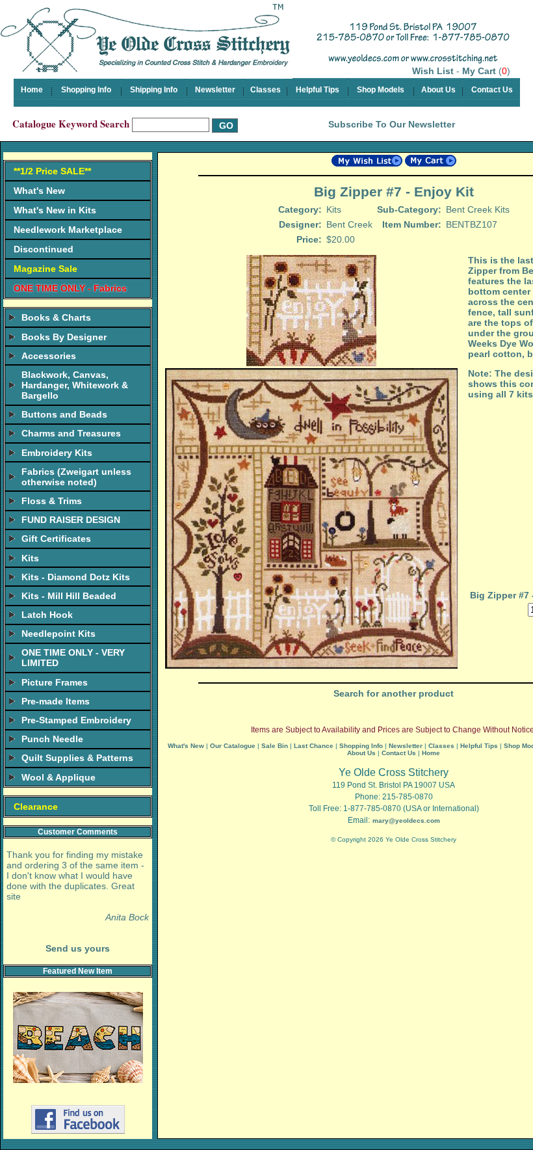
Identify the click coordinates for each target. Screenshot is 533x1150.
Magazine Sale (45, 268)
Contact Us (492, 89)
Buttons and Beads (64, 414)
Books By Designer (64, 337)
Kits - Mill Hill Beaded (68, 596)
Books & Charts (56, 317)
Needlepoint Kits (58, 633)
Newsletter (215, 89)
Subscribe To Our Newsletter (391, 124)
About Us (438, 89)
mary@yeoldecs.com (406, 820)
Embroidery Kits (56, 453)
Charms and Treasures (71, 433)
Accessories (48, 356)
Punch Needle (52, 739)
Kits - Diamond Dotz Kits (75, 577)
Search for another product (393, 693)
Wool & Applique (58, 777)
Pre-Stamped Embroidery (76, 720)
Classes (265, 89)
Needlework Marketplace (68, 229)
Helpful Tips (317, 89)
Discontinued (43, 249)
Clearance (36, 806)
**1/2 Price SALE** (52, 171)
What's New (39, 190)
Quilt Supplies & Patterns (77, 758)
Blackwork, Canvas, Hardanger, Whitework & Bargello (74, 385)
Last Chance (313, 745)
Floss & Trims (51, 501)
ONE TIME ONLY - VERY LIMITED (73, 657)
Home (32, 89)
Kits (30, 558)
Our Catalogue (232, 745)
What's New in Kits (55, 210)
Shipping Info (153, 89)
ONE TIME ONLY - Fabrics (70, 288)
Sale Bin (274, 745)
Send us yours (78, 948)
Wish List (433, 71)
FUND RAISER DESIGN (70, 520)
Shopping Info (86, 89)
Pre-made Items (55, 701)
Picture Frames (54, 682)
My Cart (479, 71)
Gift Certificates (56, 538)
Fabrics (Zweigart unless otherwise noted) (76, 476)
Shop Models (380, 89)
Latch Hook (47, 614)
